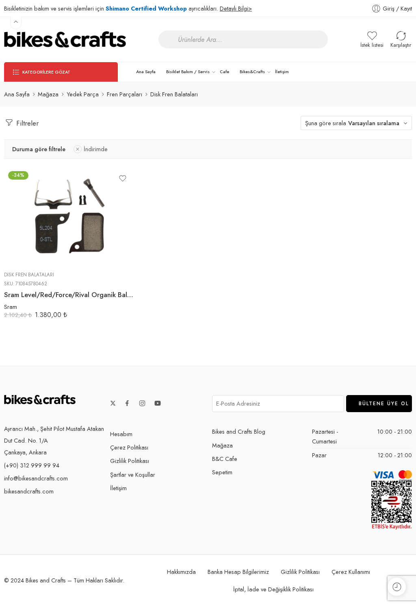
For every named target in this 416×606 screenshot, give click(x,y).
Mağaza (48, 94)
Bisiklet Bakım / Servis (188, 72)
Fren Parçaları (124, 94)
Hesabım (121, 434)
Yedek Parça (83, 94)
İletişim (282, 72)
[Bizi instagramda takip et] (142, 403)
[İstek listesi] (122, 178)
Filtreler (26, 123)
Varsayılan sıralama (373, 123)
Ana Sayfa (146, 72)
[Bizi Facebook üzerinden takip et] (127, 403)
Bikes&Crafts (252, 72)
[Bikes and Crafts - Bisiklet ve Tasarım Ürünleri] (65, 39)
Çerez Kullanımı (351, 571)
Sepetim (222, 472)
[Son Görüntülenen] (397, 587)
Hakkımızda (181, 571)
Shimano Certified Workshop (146, 8)
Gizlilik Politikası (129, 460)
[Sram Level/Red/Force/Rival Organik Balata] (69, 216)
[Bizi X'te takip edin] (113, 403)
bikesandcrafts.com (29, 491)
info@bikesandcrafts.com (36, 478)
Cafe (224, 72)
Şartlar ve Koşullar (132, 474)
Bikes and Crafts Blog (238, 431)
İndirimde (96, 149)
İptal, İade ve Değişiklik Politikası (273, 589)
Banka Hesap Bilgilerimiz (238, 571)
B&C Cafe (224, 458)
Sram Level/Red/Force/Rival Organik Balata (69, 295)
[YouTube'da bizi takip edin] (157, 403)
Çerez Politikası (129, 447)
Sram (10, 306)
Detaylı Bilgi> (236, 8)
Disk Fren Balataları (29, 275)
